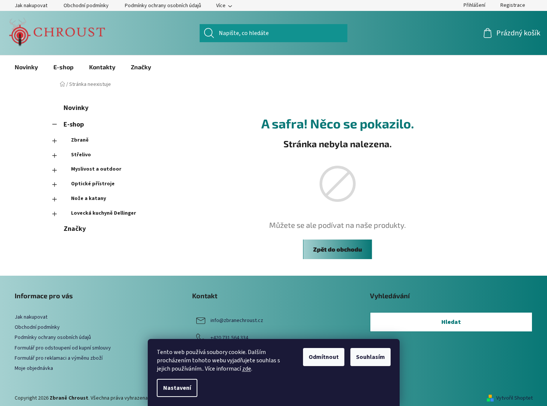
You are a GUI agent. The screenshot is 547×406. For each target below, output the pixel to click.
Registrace (512, 5)
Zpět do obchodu (337, 249)
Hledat (451, 322)
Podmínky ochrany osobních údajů (163, 5)
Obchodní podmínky (86, 5)
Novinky (76, 108)
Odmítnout (324, 357)
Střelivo (81, 155)
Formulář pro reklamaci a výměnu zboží (59, 358)
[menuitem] (26, 67)
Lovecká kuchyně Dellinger (103, 213)
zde (246, 369)
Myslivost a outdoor (96, 169)
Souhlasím (370, 357)
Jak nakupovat (31, 5)
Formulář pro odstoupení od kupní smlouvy (63, 348)
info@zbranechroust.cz (237, 320)
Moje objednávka (34, 368)
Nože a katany (88, 198)
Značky (75, 229)
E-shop (74, 124)
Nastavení (177, 388)
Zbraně (80, 140)
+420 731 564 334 (229, 338)
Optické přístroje (93, 184)
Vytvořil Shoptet (514, 398)
